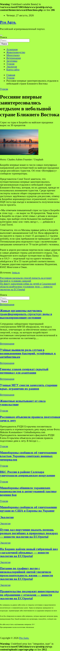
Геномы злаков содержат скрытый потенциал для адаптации (24, 371)
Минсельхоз (13, 55)
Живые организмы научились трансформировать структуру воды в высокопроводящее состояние (26, 314)
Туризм (10, 63)
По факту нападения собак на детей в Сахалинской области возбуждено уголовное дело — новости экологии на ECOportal (28, 286)
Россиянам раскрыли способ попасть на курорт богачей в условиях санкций (26, 279)
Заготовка (11, 61)
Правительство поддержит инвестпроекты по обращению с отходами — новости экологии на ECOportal (29, 595)
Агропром (12, 49)
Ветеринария (13, 58)
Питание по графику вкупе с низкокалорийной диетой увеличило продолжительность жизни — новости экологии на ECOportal (26, 574)
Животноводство (15, 52)
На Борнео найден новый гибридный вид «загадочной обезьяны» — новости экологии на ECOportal (29, 552)
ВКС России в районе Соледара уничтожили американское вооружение (27, 473)
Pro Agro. (8, 22)
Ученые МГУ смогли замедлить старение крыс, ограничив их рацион (28, 386)
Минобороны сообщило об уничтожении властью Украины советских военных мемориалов (28, 456)
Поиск (3, 37)
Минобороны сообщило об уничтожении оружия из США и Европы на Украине (28, 508)
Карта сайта (12, 69)
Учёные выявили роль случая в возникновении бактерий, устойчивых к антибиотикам (28, 353)
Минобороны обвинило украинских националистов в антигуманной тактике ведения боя (28, 491)
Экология (11, 66)
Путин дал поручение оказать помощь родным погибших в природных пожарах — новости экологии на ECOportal (29, 533)
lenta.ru (16, 272)
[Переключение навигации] (1, 35)
